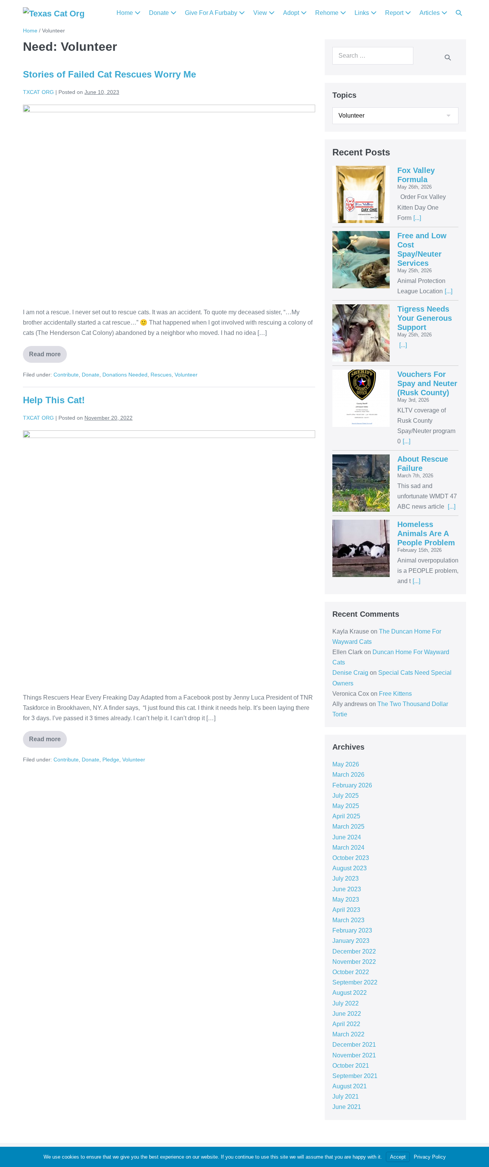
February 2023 (352, 930)
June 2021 (346, 1107)
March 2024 (348, 847)
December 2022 (354, 951)
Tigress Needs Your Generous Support (424, 318)
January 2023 (350, 940)
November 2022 (354, 961)
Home (125, 13)
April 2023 (346, 910)
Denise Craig (350, 672)
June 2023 (346, 889)
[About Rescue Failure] (361, 483)
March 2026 (348, 774)
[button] (459, 13)
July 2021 (345, 1096)
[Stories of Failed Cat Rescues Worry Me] (169, 202)
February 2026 (352, 785)
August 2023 (349, 868)
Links (363, 13)
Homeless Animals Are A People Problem (426, 533)
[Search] (448, 57)
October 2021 (350, 1065)
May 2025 (345, 806)
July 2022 (345, 1003)
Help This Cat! (54, 400)
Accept (398, 1157)
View (261, 13)
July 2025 (345, 795)
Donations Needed (124, 375)
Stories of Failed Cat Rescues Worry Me (109, 74)
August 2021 (349, 1086)
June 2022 (346, 1013)
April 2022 (346, 1024)
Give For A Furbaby (212, 13)
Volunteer (186, 375)
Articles (430, 13)
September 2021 (354, 1076)
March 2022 (348, 1034)
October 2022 (350, 972)
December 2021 (354, 1044)
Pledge (110, 759)
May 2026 (345, 764)
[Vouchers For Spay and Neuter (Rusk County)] (361, 398)
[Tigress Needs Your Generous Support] (361, 333)
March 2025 (348, 826)
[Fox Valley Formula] (361, 194)
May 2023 (345, 899)
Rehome (327, 13)
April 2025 (346, 816)
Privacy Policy (430, 1157)
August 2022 (349, 992)
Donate (159, 13)
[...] (417, 218)
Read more (48, 351)
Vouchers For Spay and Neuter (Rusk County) (427, 383)
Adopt (292, 13)
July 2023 (345, 878)
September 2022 (354, 982)
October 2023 (350, 858)
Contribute (66, 375)
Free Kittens (395, 693)
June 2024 (346, 837)
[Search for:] (372, 56)
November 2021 (354, 1055)
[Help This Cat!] (169, 557)
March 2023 (348, 920)
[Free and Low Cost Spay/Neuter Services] (361, 259)
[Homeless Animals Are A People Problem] (361, 548)
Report (395, 13)
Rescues (161, 375)
